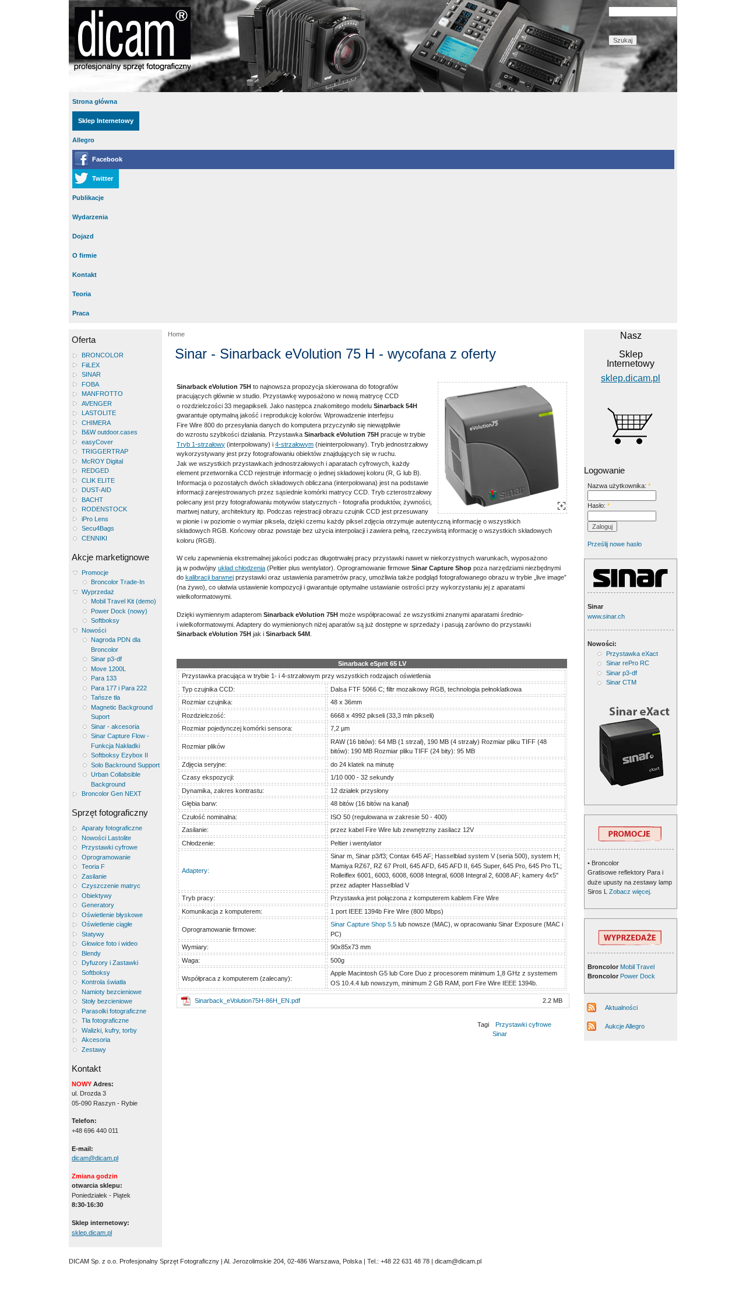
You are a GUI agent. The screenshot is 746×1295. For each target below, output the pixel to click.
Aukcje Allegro (625, 1026)
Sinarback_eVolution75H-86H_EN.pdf (247, 1000)
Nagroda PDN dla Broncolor (115, 644)
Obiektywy (97, 895)
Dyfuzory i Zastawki (110, 962)
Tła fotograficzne (105, 1020)
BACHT (92, 499)
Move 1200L (108, 668)
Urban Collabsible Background (115, 779)
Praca (80, 313)
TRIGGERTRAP (105, 451)
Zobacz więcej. (629, 891)
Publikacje (88, 197)
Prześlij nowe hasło (614, 544)
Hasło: (598, 505)
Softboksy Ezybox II (119, 755)
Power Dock (637, 976)
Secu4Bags (98, 528)
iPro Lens (95, 518)
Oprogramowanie (106, 857)
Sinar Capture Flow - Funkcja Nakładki (120, 740)
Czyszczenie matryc (111, 885)
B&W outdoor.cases (110, 432)
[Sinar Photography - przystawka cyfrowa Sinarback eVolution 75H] (502, 448)
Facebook (107, 159)
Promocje (95, 572)
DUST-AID (96, 489)
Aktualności (621, 1007)
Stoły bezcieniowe (107, 1001)
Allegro (83, 139)
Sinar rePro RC (627, 662)
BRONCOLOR (103, 355)
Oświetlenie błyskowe (112, 914)
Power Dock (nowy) (119, 611)
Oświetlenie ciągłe (107, 924)
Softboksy (105, 620)
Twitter (102, 178)
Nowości (94, 630)
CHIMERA (96, 422)
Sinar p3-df (106, 658)
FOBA (90, 384)
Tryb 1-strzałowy (201, 444)
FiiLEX (91, 365)
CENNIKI (94, 538)
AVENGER (97, 403)
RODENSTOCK (104, 509)
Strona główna (94, 101)
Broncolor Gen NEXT (112, 793)
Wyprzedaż (98, 591)
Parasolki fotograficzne (114, 1011)
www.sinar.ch (606, 616)
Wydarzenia (90, 216)
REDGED (95, 470)
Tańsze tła (105, 697)
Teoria (81, 293)
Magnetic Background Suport (122, 712)
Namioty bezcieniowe (112, 991)
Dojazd (83, 236)
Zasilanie (94, 876)
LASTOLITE (99, 412)
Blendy (91, 953)
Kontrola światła (104, 981)
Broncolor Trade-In (118, 581)
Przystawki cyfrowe (110, 847)
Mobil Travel (637, 966)
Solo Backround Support (125, 764)
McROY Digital (102, 461)
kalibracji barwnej (209, 577)
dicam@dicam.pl (95, 1157)
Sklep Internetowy (105, 120)
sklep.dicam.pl (92, 1232)
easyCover (97, 441)
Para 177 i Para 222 (119, 688)
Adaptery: (195, 870)
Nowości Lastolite (106, 837)
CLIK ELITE (98, 480)
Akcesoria (96, 1039)
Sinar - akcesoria (115, 726)
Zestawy (94, 1049)
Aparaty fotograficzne (112, 827)
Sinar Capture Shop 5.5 (363, 924)
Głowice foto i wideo (110, 943)
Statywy (93, 934)
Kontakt (84, 274)
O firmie (84, 255)
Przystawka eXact (632, 653)
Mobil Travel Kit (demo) (123, 601)
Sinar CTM (621, 682)
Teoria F (93, 866)
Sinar (499, 1033)
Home (176, 334)
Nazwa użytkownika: (618, 485)
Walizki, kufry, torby (109, 1030)
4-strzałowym (294, 444)
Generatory (98, 904)
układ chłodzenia (241, 567)
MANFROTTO (102, 393)
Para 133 (104, 678)
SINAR (91, 374)
